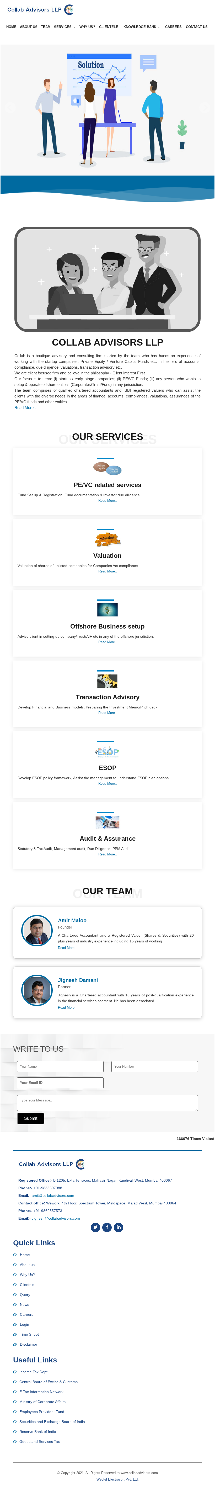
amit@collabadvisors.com (53, 1195)
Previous (10, 107)
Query (25, 1294)
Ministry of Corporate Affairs (42, 1402)
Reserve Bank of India (37, 1431)
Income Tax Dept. (34, 1372)
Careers (173, 27)
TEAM (46, 27)
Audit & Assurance (108, 838)
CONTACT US (197, 27)
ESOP (107, 767)
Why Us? (27, 1274)
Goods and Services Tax (39, 1441)
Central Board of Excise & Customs (48, 1382)
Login (24, 1324)
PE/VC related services (107, 484)
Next (204, 107)
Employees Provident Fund (41, 1411)
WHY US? (87, 27)
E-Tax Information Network (41, 1392)
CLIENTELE (108, 27)
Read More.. (25, 407)
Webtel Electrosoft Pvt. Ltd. (117, 1479)
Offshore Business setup (107, 626)
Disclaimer (28, 1344)
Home (11, 27)
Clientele (27, 1284)
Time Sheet (29, 1334)
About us (27, 1265)
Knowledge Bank (140, 27)
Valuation (107, 555)
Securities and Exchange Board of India (52, 1421)
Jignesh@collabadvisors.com (56, 1218)
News (24, 1304)
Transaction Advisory (107, 697)
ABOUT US (28, 27)
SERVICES (63, 27)
